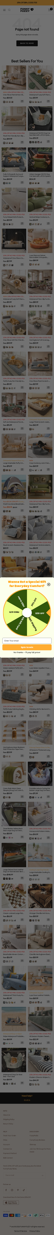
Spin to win (27, 647)
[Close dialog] (48, 584)
